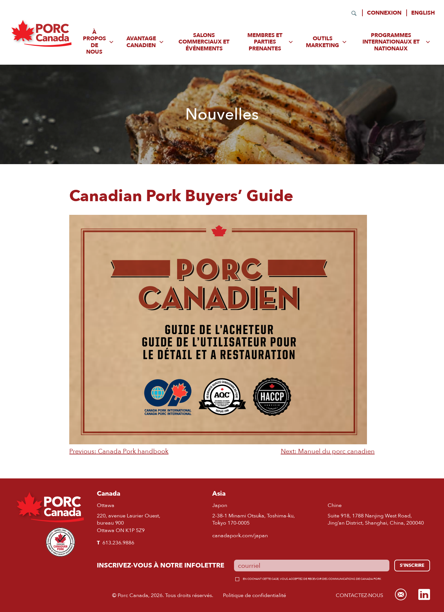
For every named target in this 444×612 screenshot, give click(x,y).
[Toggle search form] (354, 13)
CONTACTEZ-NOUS (359, 595)
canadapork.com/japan (240, 535)
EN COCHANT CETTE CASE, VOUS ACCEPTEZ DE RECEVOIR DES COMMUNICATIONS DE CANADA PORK (312, 578)
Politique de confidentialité (254, 595)
